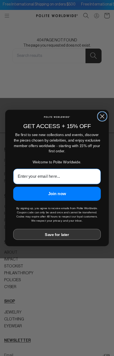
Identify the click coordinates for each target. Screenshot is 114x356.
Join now (57, 194)
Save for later (57, 234)
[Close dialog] (102, 116)
